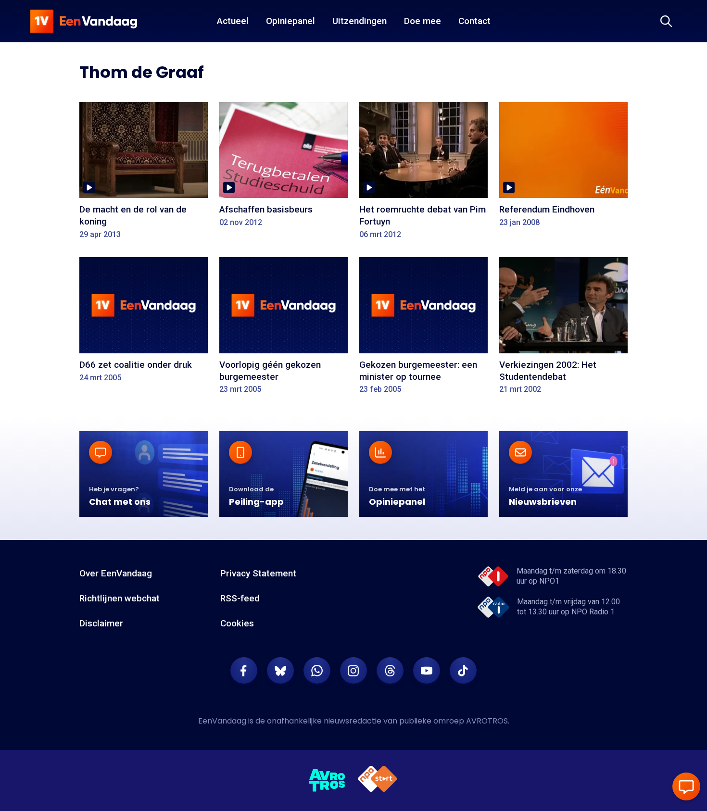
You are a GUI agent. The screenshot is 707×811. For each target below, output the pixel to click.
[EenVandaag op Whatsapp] (316, 670)
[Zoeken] (666, 21)
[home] (83, 21)
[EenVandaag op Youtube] (426, 670)
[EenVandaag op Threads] (390, 670)
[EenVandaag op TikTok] (463, 670)
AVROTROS (487, 720)
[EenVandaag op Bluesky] (280, 670)
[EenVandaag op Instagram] (353, 670)
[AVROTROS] (327, 780)
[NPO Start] (377, 780)
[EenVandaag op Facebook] (243, 670)
